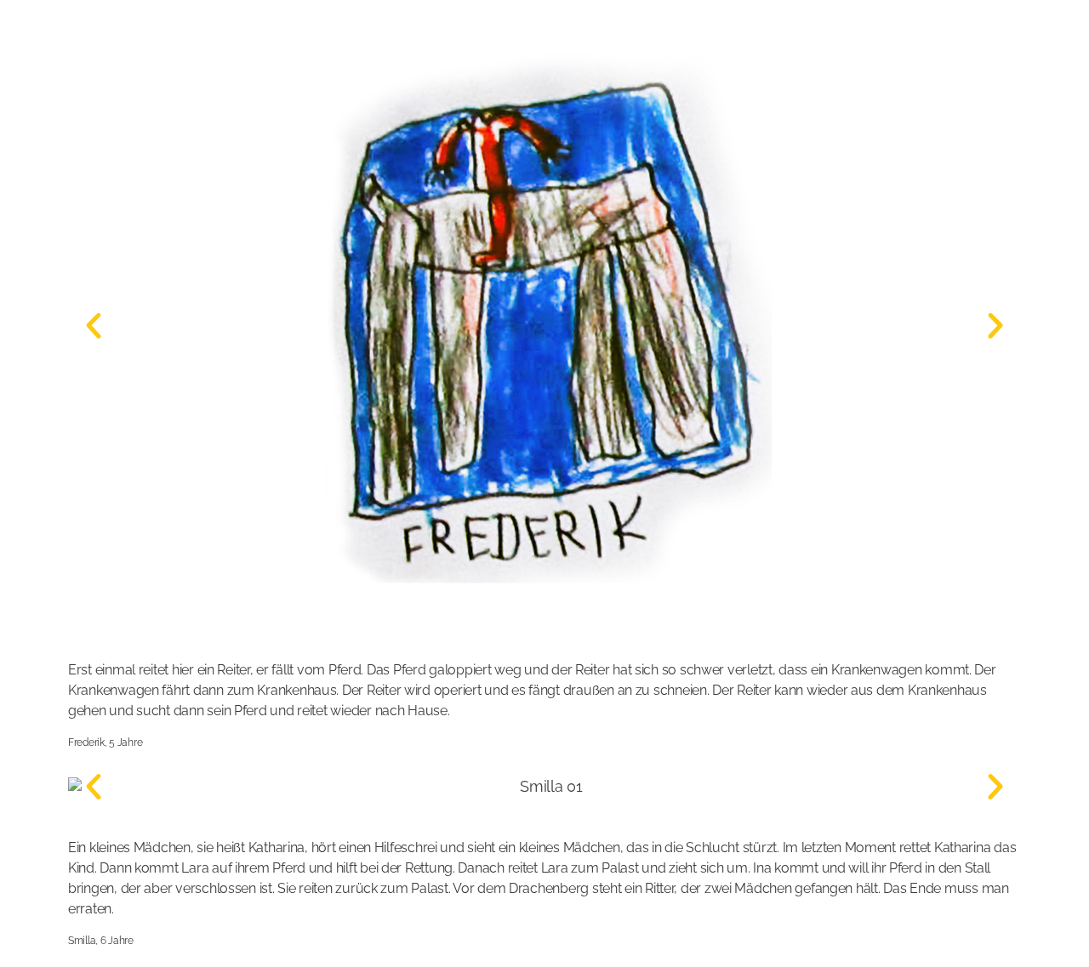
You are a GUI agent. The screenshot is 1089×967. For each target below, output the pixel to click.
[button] (94, 326)
